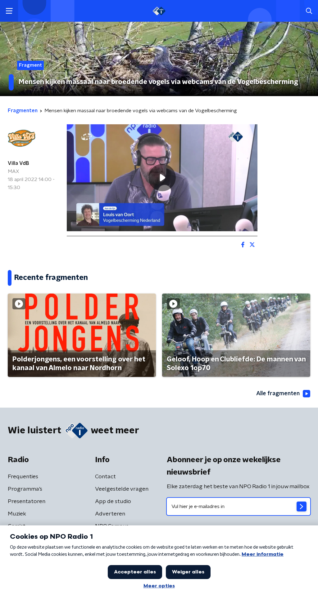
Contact (105, 477)
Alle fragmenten (278, 393)
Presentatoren (26, 501)
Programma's (25, 489)
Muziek (17, 514)
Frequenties (23, 477)
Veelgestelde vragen (121, 489)
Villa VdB (18, 163)
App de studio (113, 501)
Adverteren (110, 514)
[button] (9, 11)
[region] (162, 177)
